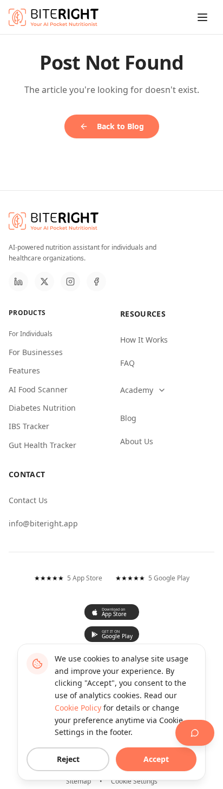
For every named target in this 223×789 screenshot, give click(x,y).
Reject (68, 759)
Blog (128, 418)
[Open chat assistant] (194, 733)
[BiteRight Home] (54, 17)
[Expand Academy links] (167, 390)
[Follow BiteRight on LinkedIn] (18, 281)
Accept (156, 759)
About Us (136, 441)
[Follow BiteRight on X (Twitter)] (44, 281)
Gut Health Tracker (42, 445)
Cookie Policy (78, 708)
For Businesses (36, 352)
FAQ (127, 363)
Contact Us (28, 500)
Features (24, 370)
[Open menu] (202, 17)
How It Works (144, 340)
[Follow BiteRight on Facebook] (96, 281)
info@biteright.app (43, 523)
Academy (136, 390)
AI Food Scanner (38, 389)
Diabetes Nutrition (42, 408)
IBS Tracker (29, 426)
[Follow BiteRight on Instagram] (70, 281)
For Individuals (31, 333)
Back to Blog (120, 126)
